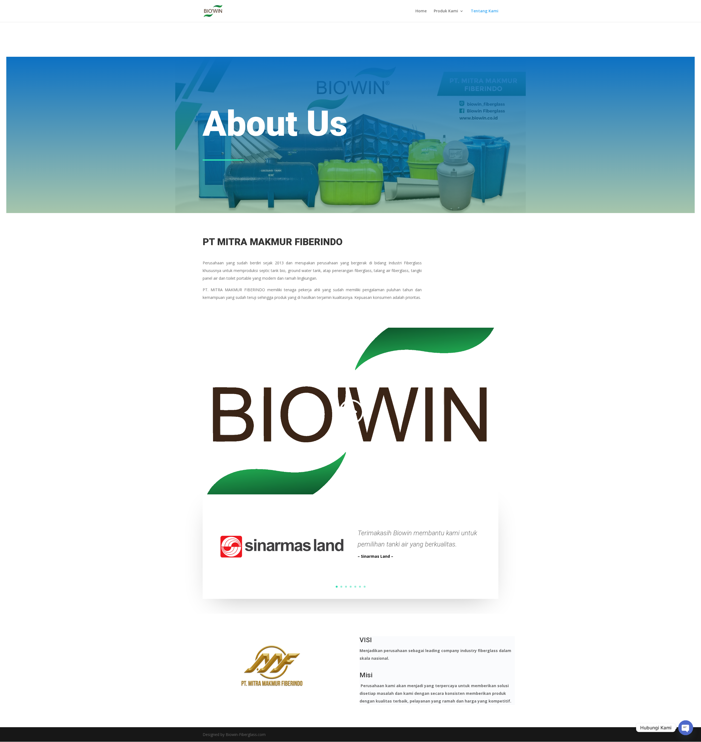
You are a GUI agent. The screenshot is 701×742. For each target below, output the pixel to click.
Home (421, 11)
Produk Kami (446, 11)
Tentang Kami (484, 11)
